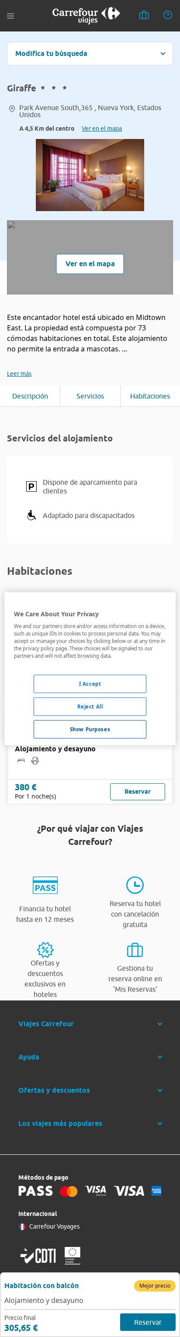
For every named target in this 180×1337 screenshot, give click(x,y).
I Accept (90, 684)
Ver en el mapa (102, 128)
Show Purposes (90, 729)
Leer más (19, 373)
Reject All (90, 706)
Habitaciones (150, 395)
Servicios (90, 395)
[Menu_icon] (10, 16)
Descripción (30, 395)
